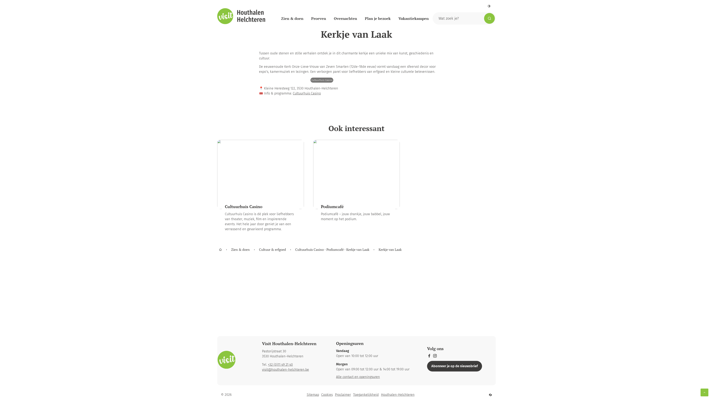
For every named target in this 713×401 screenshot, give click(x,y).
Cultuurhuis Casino (307, 93)
